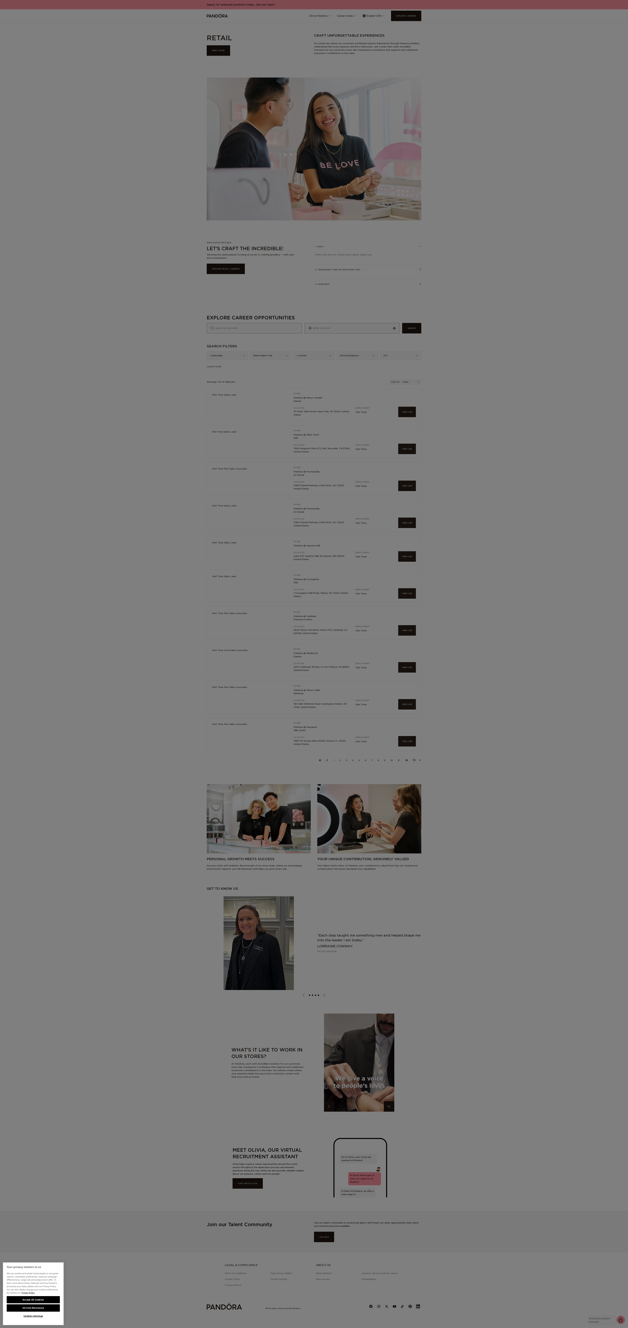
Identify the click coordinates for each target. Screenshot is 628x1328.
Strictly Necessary (33, 1307)
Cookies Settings (33, 1316)
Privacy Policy (28, 1292)
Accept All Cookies (33, 1299)
